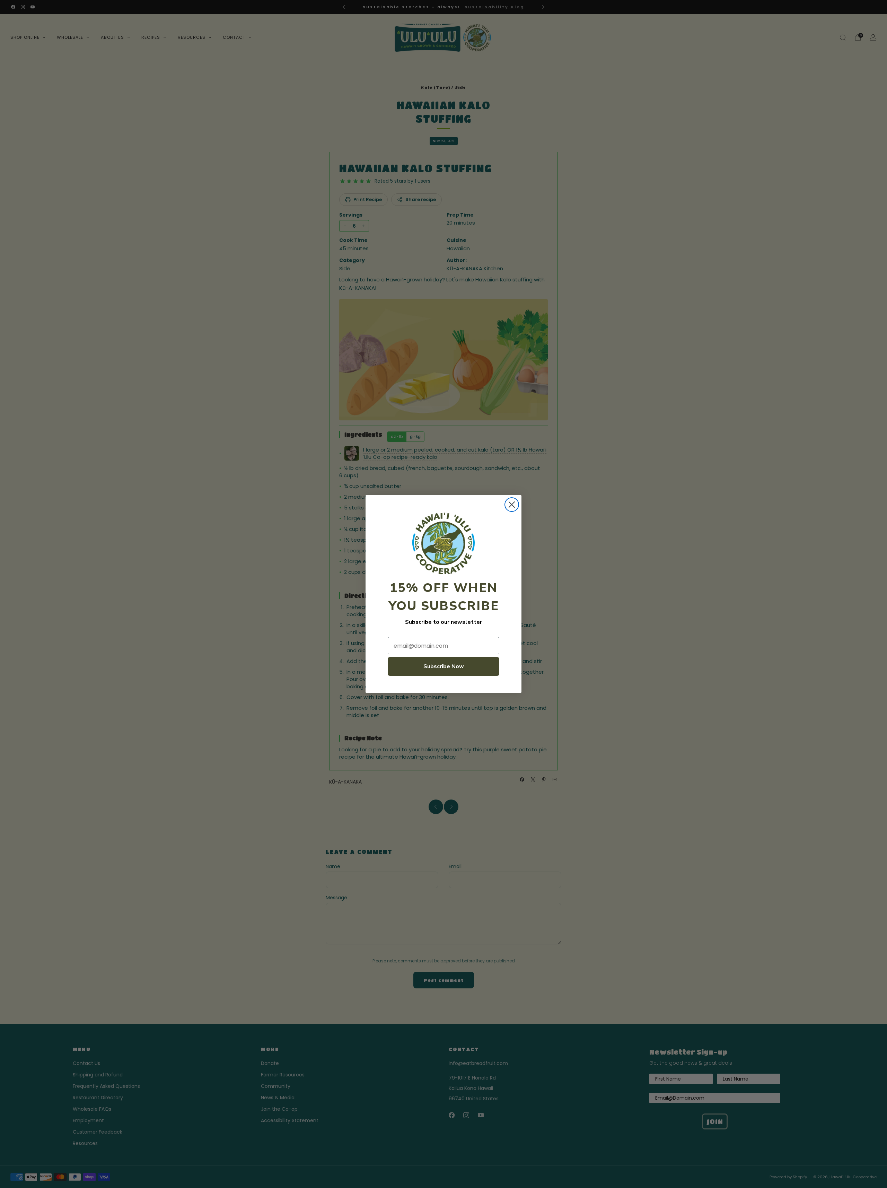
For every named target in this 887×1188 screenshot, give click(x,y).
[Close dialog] (512, 505)
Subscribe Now (443, 666)
